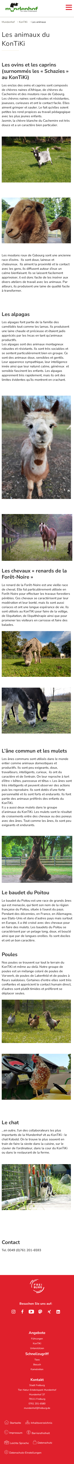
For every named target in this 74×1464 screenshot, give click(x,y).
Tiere (37, 1359)
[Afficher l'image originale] (36, 498)
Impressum (15, 1433)
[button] (37, 1286)
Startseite (15, 1423)
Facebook (22, 1311)
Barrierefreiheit (41, 1433)
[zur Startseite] (17, 7)
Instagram (13, 1311)
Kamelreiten (37, 1369)
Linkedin (58, 1311)
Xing (49, 1311)
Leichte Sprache (19, 1443)
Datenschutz (45, 1442)
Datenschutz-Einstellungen (25, 1452)
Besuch (37, 1364)
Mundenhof (8, 22)
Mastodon (40, 1311)
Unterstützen (37, 1348)
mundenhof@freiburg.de (37, 1408)
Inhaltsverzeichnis (41, 1423)
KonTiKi (23, 22)
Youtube (31, 1311)
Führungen (37, 1338)
